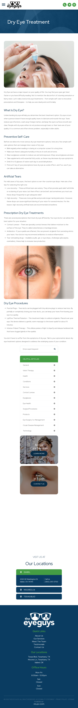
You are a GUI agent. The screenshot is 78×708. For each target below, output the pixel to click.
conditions (27, 381)
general (26, 365)
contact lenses (29, 392)
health (25, 376)
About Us (39, 636)
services (26, 387)
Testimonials (39, 644)
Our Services (39, 639)
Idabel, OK (39, 662)
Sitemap (71, 699)
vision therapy (28, 370)
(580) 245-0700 (51, 582)
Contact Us (39, 484)
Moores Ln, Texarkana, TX (39, 660)
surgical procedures (30, 409)
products (26, 414)
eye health (27, 403)
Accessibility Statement (45, 699)
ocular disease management (33, 425)
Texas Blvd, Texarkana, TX (39, 657)
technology (27, 431)
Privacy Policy (61, 699)
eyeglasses (27, 398)
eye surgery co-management (34, 420)
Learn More (39, 453)
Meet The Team (39, 641)
